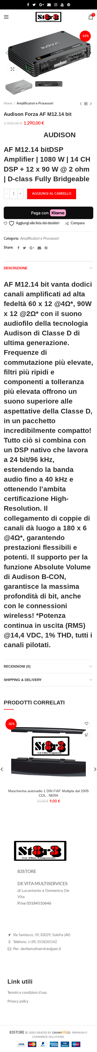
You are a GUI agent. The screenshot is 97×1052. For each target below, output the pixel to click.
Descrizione (15, 268)
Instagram (55, 4)
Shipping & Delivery (23, 680)
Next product (90, 103)
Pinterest (68, 4)
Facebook (28, 4)
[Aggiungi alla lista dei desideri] (86, 723)
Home (8, 103)
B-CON (53, 577)
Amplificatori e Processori (35, 103)
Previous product (80, 103)
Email (49, 4)
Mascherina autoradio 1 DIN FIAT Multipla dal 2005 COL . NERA (48, 793)
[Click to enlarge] (12, 69)
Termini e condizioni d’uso (27, 993)
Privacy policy (17, 1001)
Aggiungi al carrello (51, 193)
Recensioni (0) (17, 666)
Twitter (34, 4)
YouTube (62, 4)
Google (42, 4)
